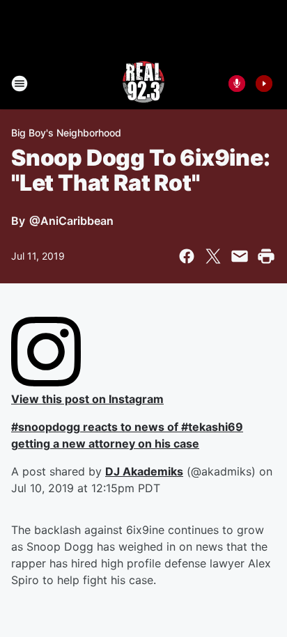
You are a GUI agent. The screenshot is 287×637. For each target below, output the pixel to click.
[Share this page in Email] (239, 256)
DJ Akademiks (144, 471)
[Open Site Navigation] (19, 83)
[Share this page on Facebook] (186, 256)
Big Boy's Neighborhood (66, 133)
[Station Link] (143, 83)
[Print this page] (266, 256)
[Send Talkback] (236, 83)
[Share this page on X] (213, 256)
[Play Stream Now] (264, 83)
